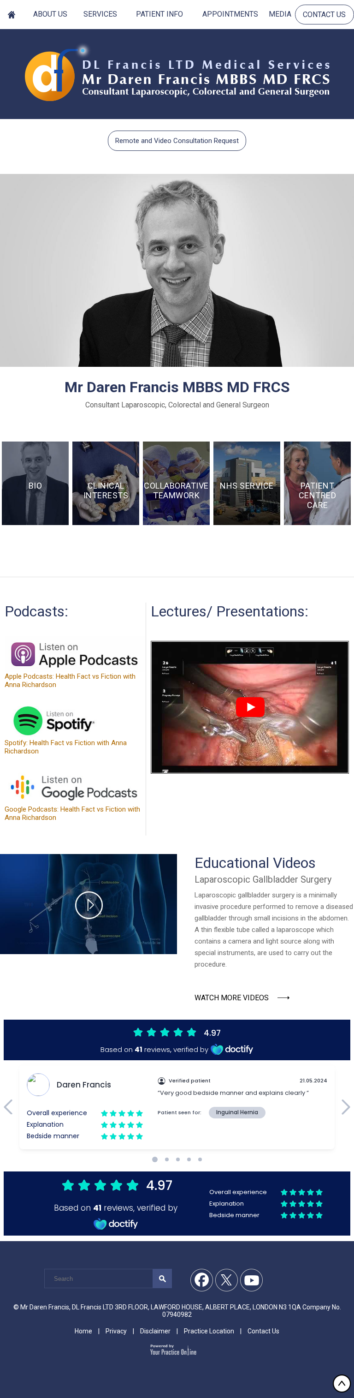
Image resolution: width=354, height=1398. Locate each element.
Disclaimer (155, 1331)
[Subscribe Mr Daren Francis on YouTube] (251, 1280)
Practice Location (209, 1331)
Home (12, 14)
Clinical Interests (106, 490)
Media (280, 14)
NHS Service (247, 485)
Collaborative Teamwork (176, 490)
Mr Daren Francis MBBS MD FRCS (177, 387)
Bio (35, 485)
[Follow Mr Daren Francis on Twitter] (226, 1280)
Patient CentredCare (317, 495)
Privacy (116, 1331)
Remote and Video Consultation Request (177, 141)
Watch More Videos (232, 997)
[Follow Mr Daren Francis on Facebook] (201, 1280)
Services (100, 14)
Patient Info (159, 14)
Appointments (230, 14)
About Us (50, 14)
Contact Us (324, 14)
